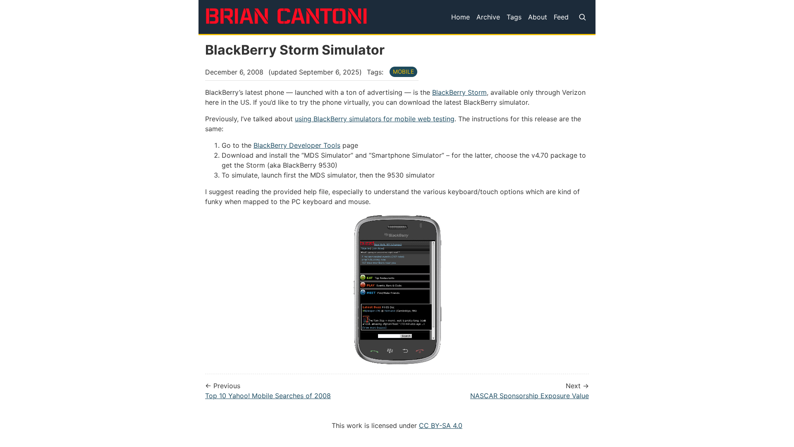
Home (460, 17)
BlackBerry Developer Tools (297, 145)
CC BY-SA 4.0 (440, 425)
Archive (488, 17)
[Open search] (582, 17)
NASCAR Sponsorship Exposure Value (529, 396)
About (537, 17)
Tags (514, 17)
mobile (403, 71)
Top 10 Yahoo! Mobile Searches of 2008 (268, 396)
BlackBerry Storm (459, 92)
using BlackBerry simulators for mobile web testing (374, 119)
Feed (561, 17)
